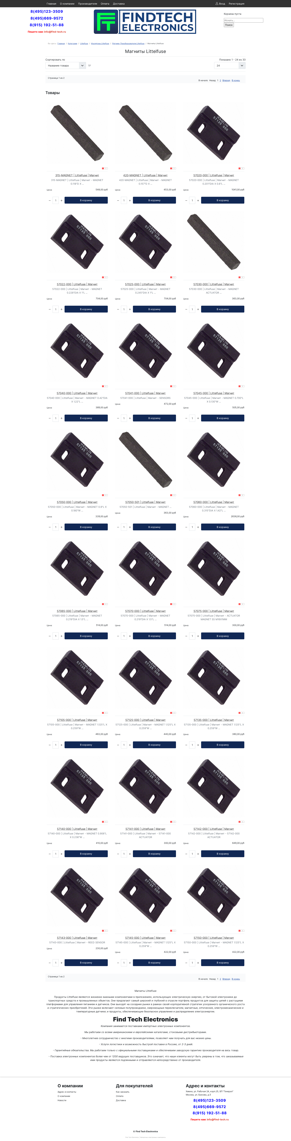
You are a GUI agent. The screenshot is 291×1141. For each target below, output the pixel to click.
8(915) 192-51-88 (47, 25)
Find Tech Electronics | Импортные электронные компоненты (145, 1137)
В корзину (86, 200)
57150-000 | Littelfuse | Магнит (214, 937)
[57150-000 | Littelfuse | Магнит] (213, 895)
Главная (51, 3)
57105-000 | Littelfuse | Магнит (77, 720)
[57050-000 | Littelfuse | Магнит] (77, 460)
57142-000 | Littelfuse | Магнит (214, 828)
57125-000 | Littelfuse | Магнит (145, 720)
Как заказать (122, 1091)
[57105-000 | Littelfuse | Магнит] (77, 677)
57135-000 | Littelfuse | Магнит (214, 720)
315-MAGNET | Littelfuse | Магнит (77, 175)
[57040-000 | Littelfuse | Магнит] (77, 351)
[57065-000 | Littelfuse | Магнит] (77, 569)
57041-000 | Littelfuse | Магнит (145, 393)
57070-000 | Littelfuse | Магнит (145, 611)
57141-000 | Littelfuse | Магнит (145, 828)
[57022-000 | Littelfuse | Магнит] (77, 242)
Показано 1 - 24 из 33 (232, 59)
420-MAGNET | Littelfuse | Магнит (145, 175)
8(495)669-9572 (46, 18)
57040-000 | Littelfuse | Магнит (77, 393)
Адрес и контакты (67, 1091)
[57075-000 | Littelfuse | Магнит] (213, 569)
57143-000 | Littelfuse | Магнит (77, 937)
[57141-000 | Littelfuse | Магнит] (145, 786)
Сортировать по (55, 59)
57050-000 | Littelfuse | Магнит (77, 502)
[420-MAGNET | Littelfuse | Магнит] (145, 133)
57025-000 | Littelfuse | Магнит (145, 284)
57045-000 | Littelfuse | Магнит (213, 393)
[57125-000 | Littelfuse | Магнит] (145, 677)
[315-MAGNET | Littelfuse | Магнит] (77, 133)
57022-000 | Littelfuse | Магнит (77, 284)
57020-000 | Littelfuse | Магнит (213, 175)
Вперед (226, 80)
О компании (67, 3)
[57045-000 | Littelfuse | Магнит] (213, 351)
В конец (236, 80)
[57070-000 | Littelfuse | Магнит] (145, 569)
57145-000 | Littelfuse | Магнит (145, 937)
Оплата (105, 3)
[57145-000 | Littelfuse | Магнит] (145, 895)
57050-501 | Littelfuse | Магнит (145, 502)
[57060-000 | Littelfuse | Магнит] (213, 460)
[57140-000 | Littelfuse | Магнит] (77, 786)
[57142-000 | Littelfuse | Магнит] (213, 786)
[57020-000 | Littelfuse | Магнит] (213, 133)
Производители (87, 3)
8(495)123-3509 (46, 11)
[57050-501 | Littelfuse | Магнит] (145, 460)
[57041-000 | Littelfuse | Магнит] (145, 351)
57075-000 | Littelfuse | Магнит (214, 611)
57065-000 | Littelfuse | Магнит (77, 611)
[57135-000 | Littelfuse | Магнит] (213, 677)
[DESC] (90, 65)
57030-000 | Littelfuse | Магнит (213, 284)
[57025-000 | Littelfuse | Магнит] (145, 242)
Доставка (119, 3)
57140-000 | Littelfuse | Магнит (77, 828)
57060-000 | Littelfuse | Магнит (213, 502)
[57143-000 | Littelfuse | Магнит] (77, 895)
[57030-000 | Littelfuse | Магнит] (213, 242)
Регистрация (236, 3)
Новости (62, 1100)
